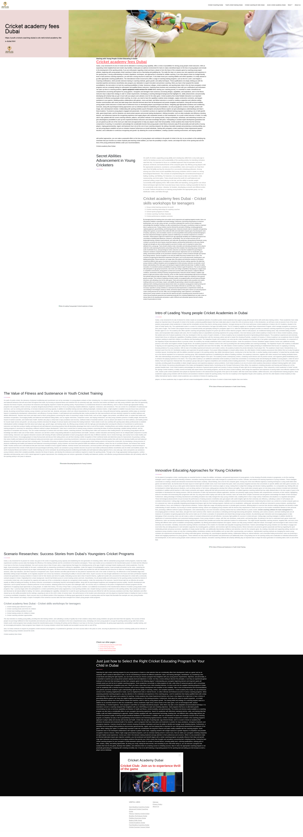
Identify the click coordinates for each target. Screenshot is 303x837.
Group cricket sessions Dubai (107, 648)
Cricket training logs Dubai (106, 646)
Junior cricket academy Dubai (276, 5)
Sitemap (155, 802)
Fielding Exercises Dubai (137, 818)
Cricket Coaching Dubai (215, 5)
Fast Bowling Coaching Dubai (139, 825)
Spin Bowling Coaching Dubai (139, 807)
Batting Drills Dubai (135, 820)
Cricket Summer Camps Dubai (139, 827)
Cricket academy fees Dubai (121, 62)
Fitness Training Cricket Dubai (139, 813)
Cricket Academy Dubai (137, 822)
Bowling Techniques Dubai (138, 816)
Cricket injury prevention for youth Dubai (110, 644)
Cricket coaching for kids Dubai (254, 5)
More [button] (289, 5)
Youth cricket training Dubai (234, 5)
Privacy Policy (157, 804)
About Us (298, 5)
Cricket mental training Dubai (107, 650)
